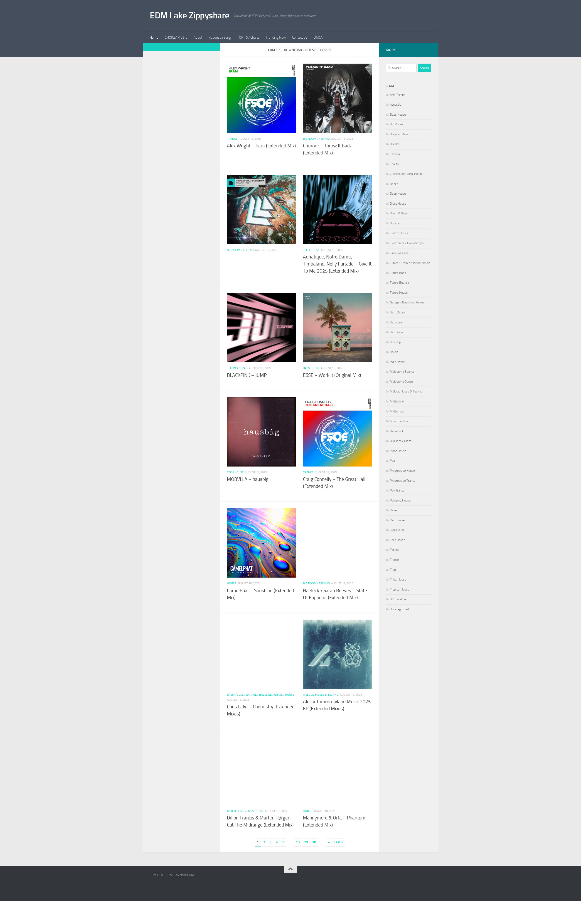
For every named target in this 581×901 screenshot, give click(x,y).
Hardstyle (396, 332)
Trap (243, 368)
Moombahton (399, 421)
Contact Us (299, 37)
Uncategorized (399, 609)
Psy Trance (397, 490)
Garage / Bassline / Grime (264, 694)
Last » (338, 842)
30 (314, 842)
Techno (324, 138)
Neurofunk (397, 431)
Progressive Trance (402, 481)
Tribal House (398, 579)
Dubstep (395, 223)
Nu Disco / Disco (400, 441)
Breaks (394, 144)
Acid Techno (235, 811)
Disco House (398, 204)
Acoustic (395, 105)
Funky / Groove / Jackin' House (410, 263)
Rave (393, 510)
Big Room (309, 138)
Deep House (398, 194)
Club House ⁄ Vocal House (406, 174)
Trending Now (276, 37)
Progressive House (402, 471)
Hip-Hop (395, 342)
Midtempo (397, 411)
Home (154, 37)
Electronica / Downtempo (406, 243)
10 (298, 842)
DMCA (318, 37)
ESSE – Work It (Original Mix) (332, 375)
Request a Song (220, 37)
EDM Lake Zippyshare (189, 15)
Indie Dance (397, 362)
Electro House (399, 233)
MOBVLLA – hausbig (247, 479)
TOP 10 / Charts (248, 37)
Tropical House (399, 589)
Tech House (311, 250)
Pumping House (400, 500)
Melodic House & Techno (321, 694)
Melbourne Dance (401, 382)
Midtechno (397, 401)
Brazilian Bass (399, 134)
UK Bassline (398, 599)
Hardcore (396, 322)
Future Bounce (399, 283)
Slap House (397, 530)
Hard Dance (397, 312)
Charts (394, 164)
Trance (232, 138)
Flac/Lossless (399, 253)
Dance (394, 184)
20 (306, 842)
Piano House (398, 451)
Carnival (395, 154)
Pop (392, 461)
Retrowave (397, 520)
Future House (399, 293)
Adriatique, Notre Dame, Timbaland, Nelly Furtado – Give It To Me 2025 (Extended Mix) (337, 264)
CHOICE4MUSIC (176, 37)
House (231, 583)
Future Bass (398, 273)
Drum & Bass (399, 213)
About (198, 37)
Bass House (311, 368)
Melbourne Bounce (402, 372)
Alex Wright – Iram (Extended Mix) (261, 146)
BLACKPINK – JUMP (247, 375)
